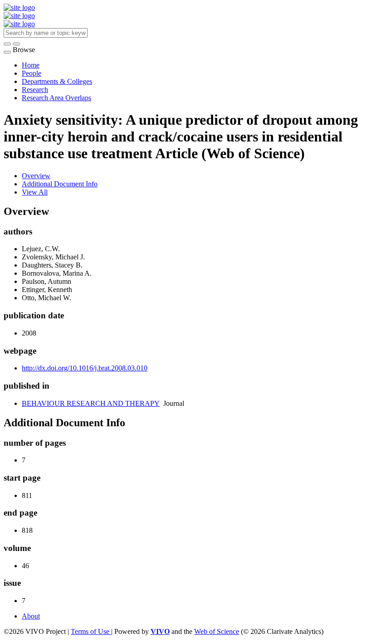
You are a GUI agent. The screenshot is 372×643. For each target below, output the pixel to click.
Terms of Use (91, 631)
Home (30, 65)
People (31, 73)
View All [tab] (35, 192)
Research (35, 89)
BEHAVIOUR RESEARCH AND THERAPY (91, 403)
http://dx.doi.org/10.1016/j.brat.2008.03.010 (84, 368)
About (31, 616)
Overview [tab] (36, 176)
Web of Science (216, 631)
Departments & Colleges (57, 81)
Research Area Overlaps (56, 98)
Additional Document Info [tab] (60, 184)
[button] (7, 44)
